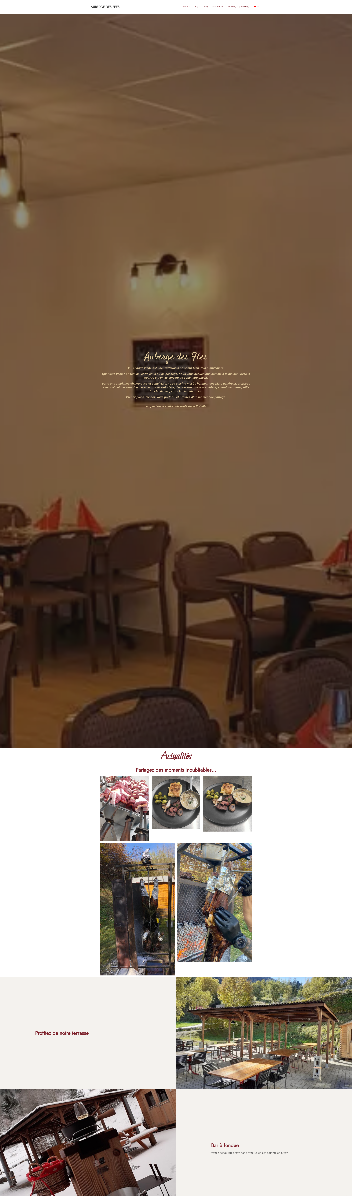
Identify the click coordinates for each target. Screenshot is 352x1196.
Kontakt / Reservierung (238, 7)
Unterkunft (217, 7)
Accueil (186, 7)
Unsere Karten (201, 7)
